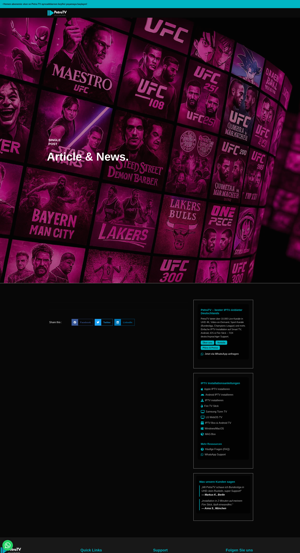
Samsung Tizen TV (216, 411)
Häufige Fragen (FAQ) (217, 449)
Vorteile (221, 342)
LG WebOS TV (214, 417)
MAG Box (210, 434)
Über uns (207, 342)
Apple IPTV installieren (217, 389)
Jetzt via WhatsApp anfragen (222, 354)
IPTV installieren (214, 400)
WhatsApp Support (215, 454)
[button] (82, 322)
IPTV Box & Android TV (218, 423)
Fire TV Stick (211, 406)
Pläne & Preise (210, 348)
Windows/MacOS (214, 428)
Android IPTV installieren (219, 394)
